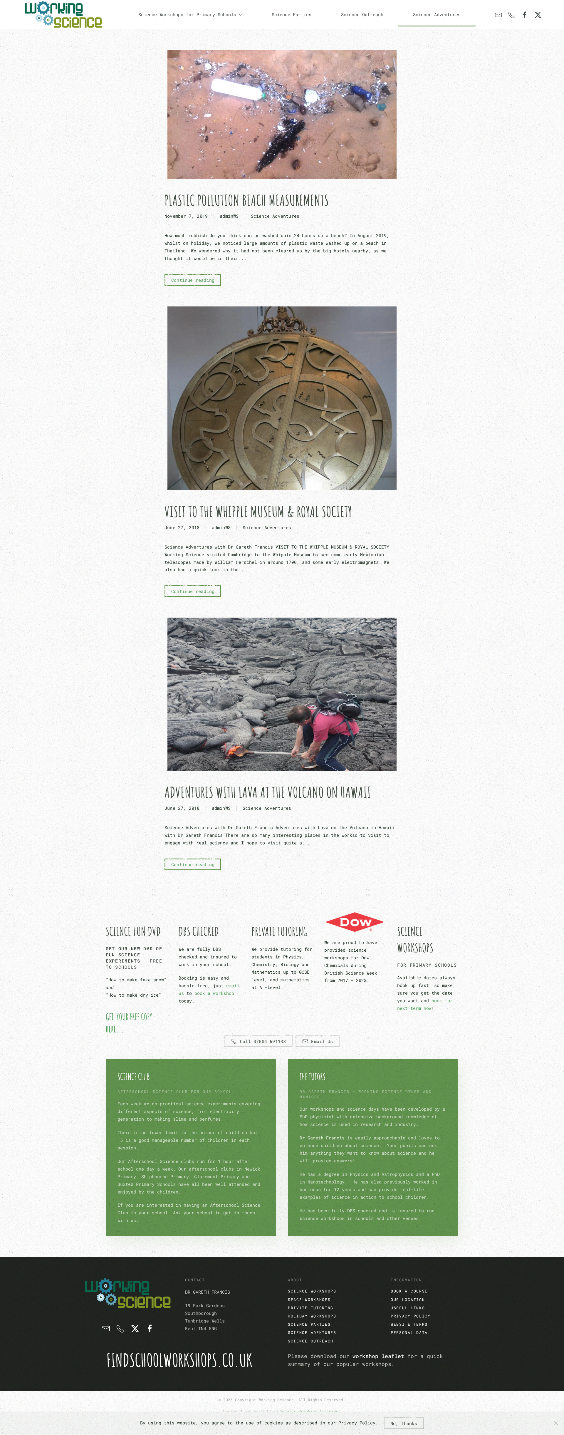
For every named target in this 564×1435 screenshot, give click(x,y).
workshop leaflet (378, 1355)
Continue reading (192, 280)
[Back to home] (63, 14)
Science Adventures (437, 14)
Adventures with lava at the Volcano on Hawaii (267, 792)
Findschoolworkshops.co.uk (179, 1360)
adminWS (229, 216)
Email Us (322, 1041)
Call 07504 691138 (263, 1041)
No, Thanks (403, 1423)
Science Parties (291, 14)
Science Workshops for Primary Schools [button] (187, 14)
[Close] (556, 1423)
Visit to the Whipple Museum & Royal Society (258, 511)
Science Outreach (362, 14)
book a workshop (214, 993)
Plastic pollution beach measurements (246, 200)
